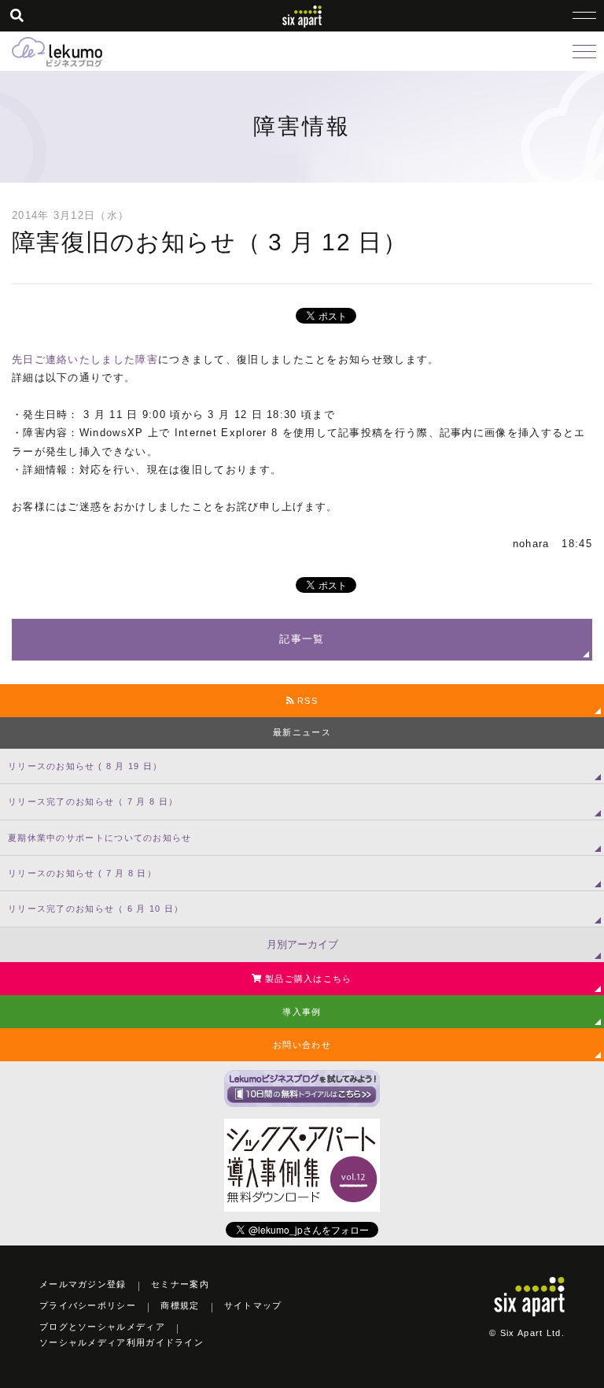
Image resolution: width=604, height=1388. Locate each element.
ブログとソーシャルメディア (102, 1326)
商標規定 (179, 1305)
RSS (306, 700)
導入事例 (301, 1011)
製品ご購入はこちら (307, 978)
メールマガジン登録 (83, 1284)
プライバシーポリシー (87, 1305)
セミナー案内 (180, 1284)
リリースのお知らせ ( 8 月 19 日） (85, 766)
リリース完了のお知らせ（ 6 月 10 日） (96, 908)
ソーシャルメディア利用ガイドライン (121, 1342)
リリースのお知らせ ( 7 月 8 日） (82, 873)
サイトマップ (253, 1305)
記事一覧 (301, 639)
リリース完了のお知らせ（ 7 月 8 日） (93, 801)
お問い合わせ (302, 1044)
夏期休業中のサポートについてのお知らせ (100, 837)
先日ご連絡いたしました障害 (85, 359)
